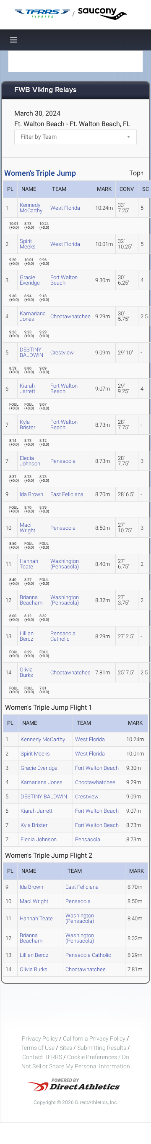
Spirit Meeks (28, 244)
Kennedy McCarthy (31, 208)
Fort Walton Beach (64, 280)
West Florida (65, 208)
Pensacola (63, 461)
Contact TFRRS (42, 1057)
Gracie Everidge (30, 280)
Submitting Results (101, 1047)
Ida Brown (31, 494)
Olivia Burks (26, 672)
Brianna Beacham (31, 600)
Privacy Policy (40, 1038)
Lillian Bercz (27, 636)
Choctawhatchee (70, 316)
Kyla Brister (27, 425)
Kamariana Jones (33, 316)
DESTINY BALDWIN (31, 352)
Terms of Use (38, 1047)
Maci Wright (27, 528)
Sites (66, 1047)
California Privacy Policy (94, 1038)
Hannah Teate (29, 564)
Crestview (62, 352)
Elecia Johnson (30, 461)
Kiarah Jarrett (27, 388)
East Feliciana (66, 494)
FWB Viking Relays (45, 90)
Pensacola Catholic (63, 636)
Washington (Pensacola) (64, 564)
